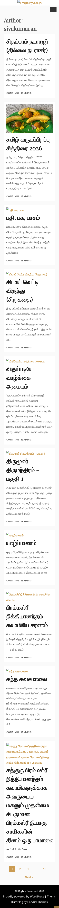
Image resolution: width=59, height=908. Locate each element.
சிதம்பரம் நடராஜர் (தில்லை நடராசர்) (27, 45)
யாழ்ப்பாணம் (21, 542)
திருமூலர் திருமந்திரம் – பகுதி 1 (22, 469)
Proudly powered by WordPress (23, 896)
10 (44, 869)
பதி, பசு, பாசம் (23, 217)
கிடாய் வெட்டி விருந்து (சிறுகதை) (22, 290)
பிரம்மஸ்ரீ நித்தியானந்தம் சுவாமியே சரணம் (27, 616)
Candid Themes (37, 902)
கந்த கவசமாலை (26, 678)
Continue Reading (19, 93)
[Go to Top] (56, 907)
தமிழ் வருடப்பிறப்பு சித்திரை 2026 (28, 143)
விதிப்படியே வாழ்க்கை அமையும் (20, 377)
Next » (29, 877)
